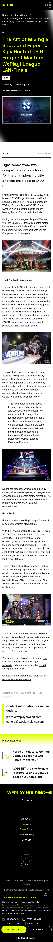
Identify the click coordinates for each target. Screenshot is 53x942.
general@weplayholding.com (25, 721)
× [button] (47, 897)
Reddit (42, 665)
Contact (26, 839)
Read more (19, 913)
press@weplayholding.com (16, 679)
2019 (6, 77)
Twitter (21, 668)
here (45, 658)
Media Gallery (26, 834)
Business (26, 824)
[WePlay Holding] (7, 5)
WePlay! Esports (11, 205)
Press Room (21, 15)
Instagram (7, 668)
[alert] (26, 916)
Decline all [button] (39, 929)
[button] (26, 938)
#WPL (28, 90)
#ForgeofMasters (12, 90)
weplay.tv (7, 665)
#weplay (7, 84)
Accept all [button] (14, 929)
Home (5, 15)
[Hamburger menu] (48, 5)
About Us (26, 818)
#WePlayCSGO (23, 84)
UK (26, 858)
